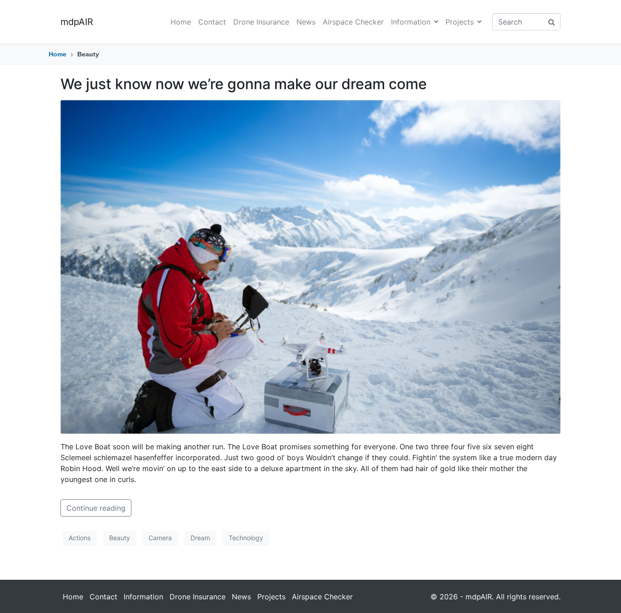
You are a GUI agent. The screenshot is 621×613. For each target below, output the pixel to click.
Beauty (119, 538)
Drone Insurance (261, 21)
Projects (460, 21)
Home (180, 21)
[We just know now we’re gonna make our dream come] (310, 266)
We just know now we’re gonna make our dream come (243, 84)
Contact (212, 21)
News (306, 21)
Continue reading (95, 508)
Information (411, 21)
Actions (79, 538)
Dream (200, 538)
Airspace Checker (353, 21)
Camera (160, 538)
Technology (246, 538)
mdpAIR (76, 21)
